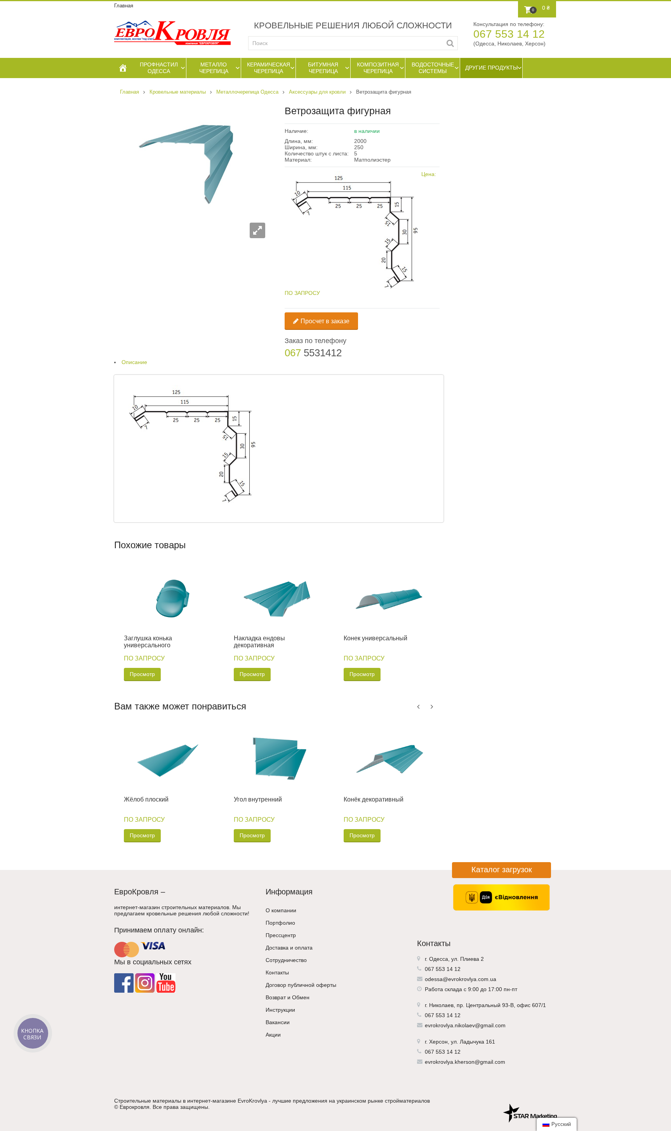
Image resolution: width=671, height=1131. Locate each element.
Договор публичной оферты (301, 985)
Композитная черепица (378, 67)
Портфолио (280, 923)
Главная (123, 6)
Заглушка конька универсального (148, 641)
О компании (281, 910)
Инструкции (280, 1010)
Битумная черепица (323, 67)
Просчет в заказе (325, 321)
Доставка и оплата (289, 948)
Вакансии (278, 1022)
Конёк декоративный (373, 799)
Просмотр (142, 674)
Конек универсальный (375, 638)
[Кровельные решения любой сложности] (172, 33)
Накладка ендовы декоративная (259, 641)
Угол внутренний (258, 799)
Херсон (438, 1042)
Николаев (441, 1005)
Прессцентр (281, 935)
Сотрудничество (286, 960)
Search (450, 43)
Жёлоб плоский (146, 799)
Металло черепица (213, 67)
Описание (134, 362)
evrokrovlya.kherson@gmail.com (465, 1062)
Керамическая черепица (268, 67)
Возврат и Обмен (287, 997)
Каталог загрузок (501, 869)
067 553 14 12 (509, 34)
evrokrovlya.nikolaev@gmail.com (465, 1025)
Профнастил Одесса (159, 67)
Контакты (277, 972)
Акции (273, 1035)
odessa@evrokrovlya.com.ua (460, 979)
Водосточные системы (433, 67)
